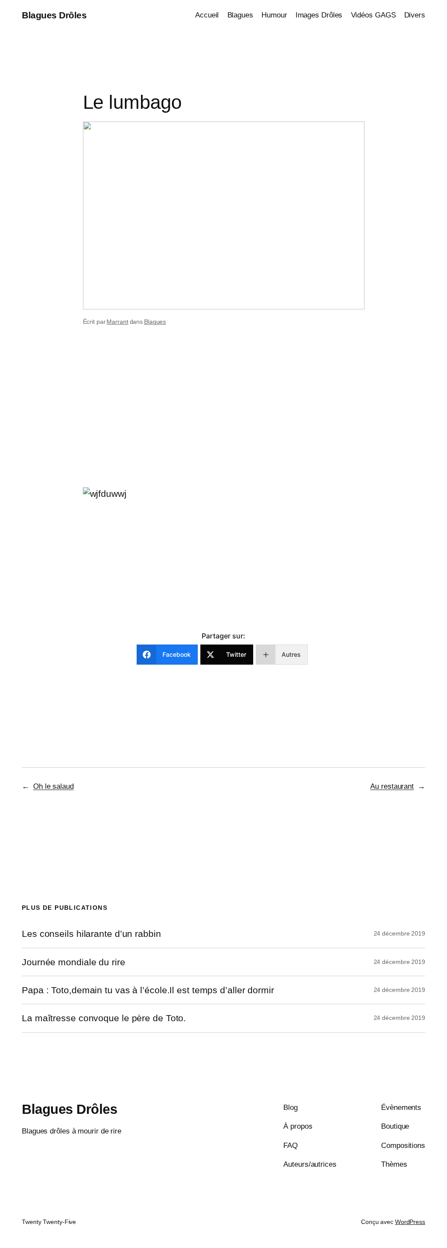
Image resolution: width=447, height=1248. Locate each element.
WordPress (410, 1221)
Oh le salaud (53, 786)
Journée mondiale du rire (73, 962)
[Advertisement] (223, 418)
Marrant (117, 321)
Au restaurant (392, 786)
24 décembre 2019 (399, 933)
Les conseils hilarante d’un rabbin (91, 934)
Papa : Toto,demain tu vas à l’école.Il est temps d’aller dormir (148, 990)
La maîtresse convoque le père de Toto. (104, 1018)
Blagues (155, 321)
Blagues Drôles (54, 15)
